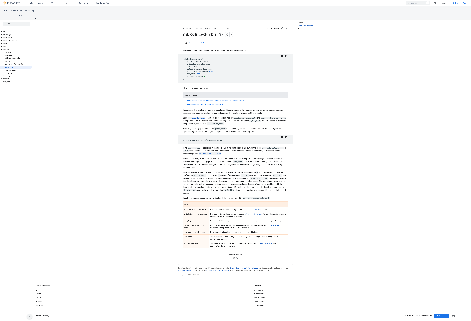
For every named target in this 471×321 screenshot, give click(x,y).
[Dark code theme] (282, 56)
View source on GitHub (197, 43)
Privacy (46, 316)
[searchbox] (16, 24)
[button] (16, 31)
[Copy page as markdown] (227, 34)
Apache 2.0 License (185, 270)
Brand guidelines (260, 302)
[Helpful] (282, 28)
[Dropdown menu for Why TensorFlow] (112, 3)
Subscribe (441, 316)
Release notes (259, 294)
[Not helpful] (286, 28)
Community (83, 3)
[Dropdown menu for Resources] (73, 3)
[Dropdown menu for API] (56, 3)
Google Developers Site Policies (217, 270)
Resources (65, 3)
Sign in (465, 3)
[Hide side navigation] (29, 316)
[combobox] (418, 3)
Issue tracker (258, 290)
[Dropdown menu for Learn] (45, 3)
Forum (38, 294)
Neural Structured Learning (18, 10)
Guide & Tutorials (23, 16)
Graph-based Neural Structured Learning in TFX (205, 104)
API (52, 3)
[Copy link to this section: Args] (190, 204)
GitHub (456, 3)
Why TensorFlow (103, 3)
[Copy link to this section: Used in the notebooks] (211, 88)
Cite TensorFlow (260, 306)
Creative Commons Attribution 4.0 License (244, 268)
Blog (37, 290)
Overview (7, 16)
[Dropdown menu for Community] (91, 3)
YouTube (39, 306)
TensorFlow (187, 28)
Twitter (39, 302)
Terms (38, 316)
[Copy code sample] (286, 56)
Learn (40, 3)
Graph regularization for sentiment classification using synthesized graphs (215, 100)
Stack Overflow (259, 298)
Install (31, 3)
